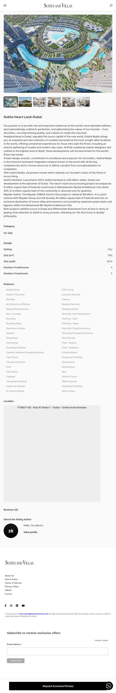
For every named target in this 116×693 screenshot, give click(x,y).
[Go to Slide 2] (25, 102)
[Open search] (111, 5)
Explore (8, 594)
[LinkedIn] (17, 605)
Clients (8, 590)
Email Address (14, 644)
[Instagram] (11, 605)
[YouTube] (23, 605)
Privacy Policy (12, 586)
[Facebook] (6, 605)
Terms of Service (13, 583)
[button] (58, 54)
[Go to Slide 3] (40, 102)
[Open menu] (5, 5)
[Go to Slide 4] (54, 102)
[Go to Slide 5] (69, 102)
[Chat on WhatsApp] (109, 686)
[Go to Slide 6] (83, 102)
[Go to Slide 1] (11, 102)
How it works (11, 579)
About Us (9, 575)
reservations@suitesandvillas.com (33, 614)
